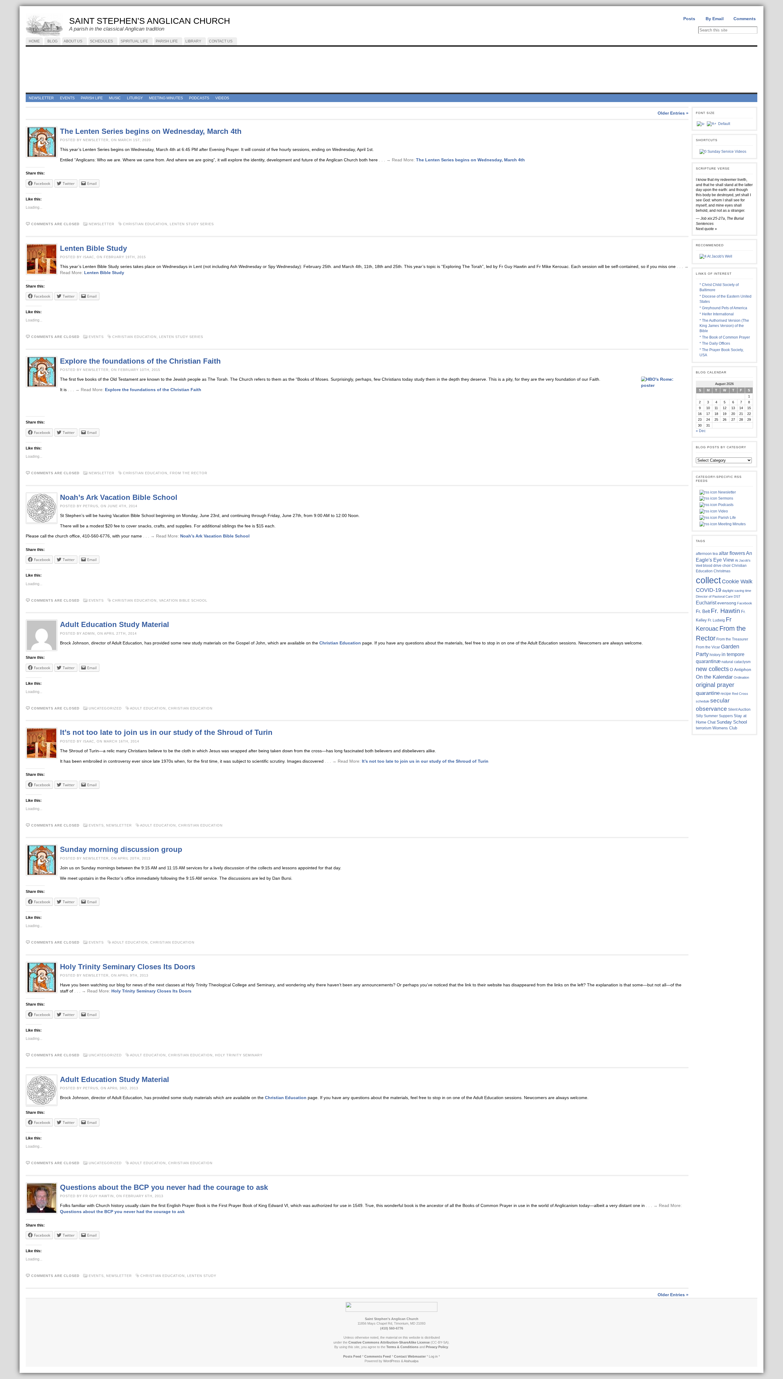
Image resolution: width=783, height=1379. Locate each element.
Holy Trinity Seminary (238, 1055)
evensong (726, 603)
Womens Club (724, 728)
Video (722, 511)
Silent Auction (739, 709)
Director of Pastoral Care (714, 596)
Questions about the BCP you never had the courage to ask (164, 1187)
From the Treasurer (732, 639)
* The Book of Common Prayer (725, 337)
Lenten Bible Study (93, 248)
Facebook (744, 603)
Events (96, 337)
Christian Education (145, 224)
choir (726, 565)
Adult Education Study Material (114, 624)
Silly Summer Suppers (714, 716)
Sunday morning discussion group (121, 849)
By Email (715, 18)
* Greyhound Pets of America (723, 308)
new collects (712, 669)
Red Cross (740, 693)
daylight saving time (736, 590)
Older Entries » (673, 113)
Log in (433, 1356)
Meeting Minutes (731, 524)
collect (708, 580)
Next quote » (706, 229)
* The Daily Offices (715, 343)
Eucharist (706, 602)
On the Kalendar (714, 677)
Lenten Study (201, 1276)
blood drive (712, 565)
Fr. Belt (703, 611)
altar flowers (732, 553)
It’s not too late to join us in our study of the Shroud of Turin (166, 732)
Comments (744, 18)
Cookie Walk (737, 581)
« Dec (701, 431)
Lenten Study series (192, 224)
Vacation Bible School (183, 600)
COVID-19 (708, 590)
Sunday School (732, 721)
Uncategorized (105, 708)
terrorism (703, 728)
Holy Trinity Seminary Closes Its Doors (127, 967)
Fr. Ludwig (716, 620)
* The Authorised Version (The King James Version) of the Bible (724, 325)
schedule (702, 701)
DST (737, 596)
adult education (148, 708)
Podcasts (725, 505)
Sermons (725, 498)
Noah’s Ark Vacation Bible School (118, 497)
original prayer (715, 684)
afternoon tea (707, 554)
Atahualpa (411, 1361)
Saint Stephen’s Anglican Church (149, 21)
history (715, 655)
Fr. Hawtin (725, 610)
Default (724, 124)
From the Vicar (708, 647)
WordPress (391, 1361)
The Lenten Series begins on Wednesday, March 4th (151, 131)
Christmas (722, 571)
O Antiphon (740, 669)
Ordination (741, 677)
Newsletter (101, 224)
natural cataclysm (736, 662)
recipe (726, 693)
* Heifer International (717, 314)
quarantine (708, 693)
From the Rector (188, 473)
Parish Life (726, 517)
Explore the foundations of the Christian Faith (140, 361)
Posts (689, 18)
